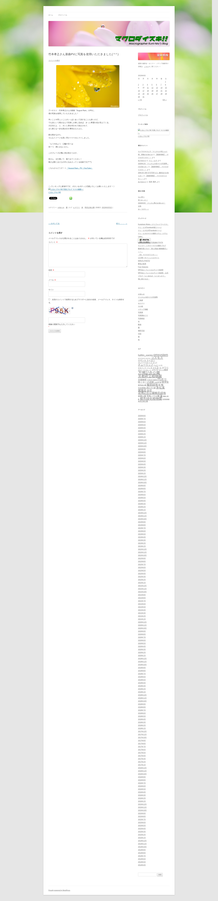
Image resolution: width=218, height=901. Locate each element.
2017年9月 (142, 740)
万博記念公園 (149, 373)
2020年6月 (142, 640)
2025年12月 (142, 440)
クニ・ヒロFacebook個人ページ (150, 227)
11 (148, 88)
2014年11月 (142, 844)
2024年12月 (142, 476)
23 (139, 94)
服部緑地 (152, 384)
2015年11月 (142, 807)
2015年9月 (142, 813)
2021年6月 (142, 604)
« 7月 (140, 100)
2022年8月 (142, 561)
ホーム (50, 15)
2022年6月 (142, 567)
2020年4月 (142, 646)
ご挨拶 (140, 300)
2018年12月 (142, 695)
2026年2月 (142, 434)
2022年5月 (142, 570)
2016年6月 (142, 786)
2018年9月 (142, 704)
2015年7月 (142, 819)
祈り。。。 (121, 223)
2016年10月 (142, 774)
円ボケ (162, 379)
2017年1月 (142, 765)
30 (139, 97)
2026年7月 (142, 419)
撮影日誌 (141, 331)
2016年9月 (142, 777)
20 (157, 91)
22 (166, 91)
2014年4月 (142, 865)
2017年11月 (142, 734)
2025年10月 (142, 446)
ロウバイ (155, 370)
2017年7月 (142, 747)
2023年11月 (142, 516)
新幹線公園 (142, 385)
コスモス (157, 357)
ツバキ (160, 365)
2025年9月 (142, 449)
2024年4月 (142, 501)
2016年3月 (142, 795)
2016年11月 (142, 771)
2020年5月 (142, 643)
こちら (146, 66)
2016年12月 (142, 768)
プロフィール (62, 15)
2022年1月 (142, 583)
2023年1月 (142, 546)
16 (139, 91)
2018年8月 (142, 707)
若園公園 (142, 396)
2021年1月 (142, 619)
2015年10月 (142, 810)
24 (143, 94)
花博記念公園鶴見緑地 (152, 393)
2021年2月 (142, 616)
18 (148, 91)
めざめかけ (142, 161)
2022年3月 (142, 577)
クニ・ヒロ (153, 161)
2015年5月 (142, 825)
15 (166, 88)
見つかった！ (143, 200)
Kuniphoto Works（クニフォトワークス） (153, 224)
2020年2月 (142, 652)
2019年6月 (142, 677)
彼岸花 (165, 382)
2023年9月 (142, 522)
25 (148, 94)
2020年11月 (142, 625)
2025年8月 (142, 452)
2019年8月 (142, 671)
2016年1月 (142, 801)
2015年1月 (142, 838)
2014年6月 (142, 859)
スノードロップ (145, 362)
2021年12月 (142, 586)
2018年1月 (142, 728)
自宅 (149, 390)
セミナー (141, 303)
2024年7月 (142, 492)
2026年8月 (142, 416)
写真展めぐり (143, 315)
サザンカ (142, 360)
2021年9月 (142, 595)
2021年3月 (142, 613)
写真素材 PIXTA (157, 242)
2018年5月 (142, 716)
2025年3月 (142, 467)
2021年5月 (142, 607)
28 (161, 94)
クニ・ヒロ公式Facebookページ (150, 230)
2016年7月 (142, 783)
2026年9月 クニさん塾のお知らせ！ (151, 203)
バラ (156, 367)
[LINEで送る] (71, 198)
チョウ (156, 365)
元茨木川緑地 (152, 380)
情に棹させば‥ (143, 279)
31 (143, 97)
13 (157, 88)
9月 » (165, 100)
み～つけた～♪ (143, 209)
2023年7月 (142, 528)
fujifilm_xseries (145, 355)
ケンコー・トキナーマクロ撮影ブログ (152, 246)
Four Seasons (143, 267)
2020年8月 (142, 634)
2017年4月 (142, 756)
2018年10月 (142, 701)
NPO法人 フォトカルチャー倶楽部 (150, 270)
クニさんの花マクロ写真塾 (148, 297)
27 (157, 94)
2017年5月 (142, 753)
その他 (140, 306)
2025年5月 (142, 461)
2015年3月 (142, 832)
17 (143, 91)
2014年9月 (142, 850)
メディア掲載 (143, 309)
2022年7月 (142, 564)
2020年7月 (142, 637)
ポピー (140, 370)
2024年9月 (142, 485)
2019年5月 (142, 680)
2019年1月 (142, 692)
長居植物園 (165, 399)
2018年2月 (142, 725)
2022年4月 (142, 574)
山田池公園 (157, 382)
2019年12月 (142, 659)
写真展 (140, 312)
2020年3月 (142, 649)
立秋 (139, 206)
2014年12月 (142, 841)
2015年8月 (142, 816)
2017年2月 (142, 762)
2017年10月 (142, 737)
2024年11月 (142, 479)
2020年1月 (142, 655)
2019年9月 (142, 668)
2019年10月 (142, 665)
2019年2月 (142, 689)
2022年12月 (142, 549)
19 (152, 91)
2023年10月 (142, 519)
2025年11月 (142, 443)
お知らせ (61, 207)
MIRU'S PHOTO (144, 261)
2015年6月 (142, 822)
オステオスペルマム (144, 358)
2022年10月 (142, 555)
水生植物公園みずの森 (147, 388)
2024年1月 (142, 510)
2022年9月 (142, 558)
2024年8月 (142, 489)
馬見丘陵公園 (89, 207)
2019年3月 (142, 686)
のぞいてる (54, 223)
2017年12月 (142, 731)
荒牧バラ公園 (153, 396)
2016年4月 (142, 792)
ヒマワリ (76, 207)
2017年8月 (142, 744)
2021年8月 (142, 598)
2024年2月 (142, 507)
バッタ (149, 368)
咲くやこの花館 (146, 382)
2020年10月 (142, 628)
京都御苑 (142, 380)
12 (152, 88)
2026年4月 (142, 428)
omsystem (160, 355)
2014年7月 (142, 856)
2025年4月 (142, 464)
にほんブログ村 (54, 192)
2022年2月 (142, 580)
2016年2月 (142, 798)
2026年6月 (142, 422)
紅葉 (162, 387)
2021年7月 (142, 601)
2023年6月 (142, 531)
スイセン (151, 360)
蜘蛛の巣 (166, 396)
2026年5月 (142, 425)
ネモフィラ (142, 368)
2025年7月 (142, 455)
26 (152, 94)
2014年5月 (142, 862)
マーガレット (147, 370)
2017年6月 (142, 750)
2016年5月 (142, 789)
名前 (51, 270)
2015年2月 (142, 835)
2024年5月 (142, 498)
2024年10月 (142, 482)
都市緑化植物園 (151, 398)
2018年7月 (142, 710)
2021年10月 (142, 592)
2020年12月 (142, 622)
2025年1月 (142, 473)
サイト (51, 290)
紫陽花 (142, 390)
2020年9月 (142, 631)
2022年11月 (142, 552)
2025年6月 (142, 458)
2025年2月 (142, 470)
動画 (139, 324)
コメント (53, 242)
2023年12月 (142, 513)
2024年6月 (142, 495)
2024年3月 (142, 504)
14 (161, 88)
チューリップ (145, 364)
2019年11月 (142, 662)
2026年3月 (142, 431)
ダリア (155, 363)
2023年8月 (142, 525)
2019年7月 (142, 674)
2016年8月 (142, 780)
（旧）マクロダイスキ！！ (148, 255)
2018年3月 (142, 722)
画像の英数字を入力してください (61, 324)
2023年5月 (142, 534)
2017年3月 (142, 759)
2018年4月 (142, 719)
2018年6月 (142, 713)
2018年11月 (142, 698)
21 (161, 91)
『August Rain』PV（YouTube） (80, 168)
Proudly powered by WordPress (59, 890)
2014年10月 (142, 847)
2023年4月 (142, 537)
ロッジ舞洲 (163, 370)
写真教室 (141, 318)
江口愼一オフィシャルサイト (148, 258)
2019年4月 (142, 683)
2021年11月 (142, 589)
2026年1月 (142, 437)
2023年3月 (142, 540)
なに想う (141, 197)
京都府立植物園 (150, 376)
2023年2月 (142, 543)
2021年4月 (142, 610)
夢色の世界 (142, 264)
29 (166, 94)
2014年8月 (142, 853)
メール (52, 280)
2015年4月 (142, 829)
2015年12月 (142, 804)
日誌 (139, 334)
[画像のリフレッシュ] (72, 308)
